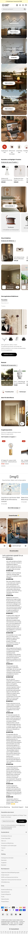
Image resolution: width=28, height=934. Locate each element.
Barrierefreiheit (15, 929)
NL (8, 932)
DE (12, 931)
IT (3, 932)
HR (24, 931)
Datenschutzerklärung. (6, 828)
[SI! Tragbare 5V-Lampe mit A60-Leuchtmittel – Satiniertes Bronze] (10, 449)
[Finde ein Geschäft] (17, 5)
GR (22, 931)
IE (1, 932)
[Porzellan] (14, 322)
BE (5, 931)
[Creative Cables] (7, 252)
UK (21, 932)
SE (17, 932)
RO (12, 932)
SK (15, 932)
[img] (14, 559)
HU (26, 931)
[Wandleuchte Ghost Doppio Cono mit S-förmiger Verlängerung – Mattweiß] (20, 171)
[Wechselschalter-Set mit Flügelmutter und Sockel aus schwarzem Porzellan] (24, 339)
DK (15, 931)
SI (19, 932)
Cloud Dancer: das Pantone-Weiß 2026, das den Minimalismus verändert (10, 499)
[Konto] (20, 5)
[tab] (4, 300)
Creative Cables (8, 920)
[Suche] (25, 9)
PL (10, 932)
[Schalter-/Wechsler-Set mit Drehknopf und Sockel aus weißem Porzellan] (17, 339)
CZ (10, 931)
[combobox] (14, 9)
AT (3, 931)
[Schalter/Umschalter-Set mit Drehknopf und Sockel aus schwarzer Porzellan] (11, 339)
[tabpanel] (14, 346)
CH (8, 931)
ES (17, 931)
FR (19, 931)
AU (1, 931)
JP (5, 932)
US (24, 932)
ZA (26, 932)
